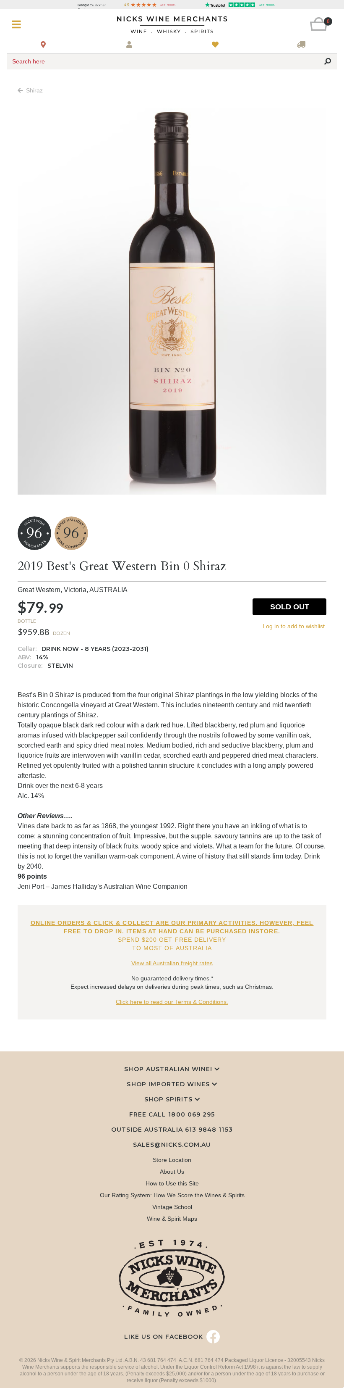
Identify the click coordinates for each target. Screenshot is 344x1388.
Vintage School (172, 1207)
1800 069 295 (191, 1114)
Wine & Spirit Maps (172, 1218)
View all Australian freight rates (172, 963)
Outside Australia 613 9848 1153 (171, 1129)
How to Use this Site (172, 1183)
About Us (172, 1171)
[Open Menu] (34, 24)
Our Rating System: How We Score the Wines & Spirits (172, 1195)
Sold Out (289, 607)
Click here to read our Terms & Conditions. (172, 1001)
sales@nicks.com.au (172, 1144)
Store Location (172, 1159)
